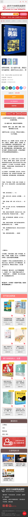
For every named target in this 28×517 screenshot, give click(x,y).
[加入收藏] (24, 88)
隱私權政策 (22, 499)
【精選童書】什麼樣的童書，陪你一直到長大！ (8, 480)
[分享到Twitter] (13, 88)
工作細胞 (17, 17)
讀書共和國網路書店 (13, 499)
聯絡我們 (7, 497)
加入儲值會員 (14, 101)
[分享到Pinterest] (17, 88)
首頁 (4, 21)
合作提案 (18, 494)
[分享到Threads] (10, 88)
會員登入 (20, 1)
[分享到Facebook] (3, 88)
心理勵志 (19, 21)
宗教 (3, 428)
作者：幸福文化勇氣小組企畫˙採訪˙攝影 (12, 75)
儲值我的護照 (23, 1)
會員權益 (5, 499)
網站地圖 (10, 501)
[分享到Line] (6, 88)
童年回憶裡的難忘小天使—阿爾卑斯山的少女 (8, 465)
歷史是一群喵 (11, 17)
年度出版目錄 (11, 494)
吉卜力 (24, 17)
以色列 (21, 17)
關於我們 (5, 494)
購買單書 (14, 105)
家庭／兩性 (5, 434)
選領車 (26, 1)
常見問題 (5, 501)
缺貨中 (14, 96)
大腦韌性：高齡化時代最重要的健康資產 (20, 320)
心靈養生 (13, 21)
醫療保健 (4, 431)
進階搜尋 (23, 14)
